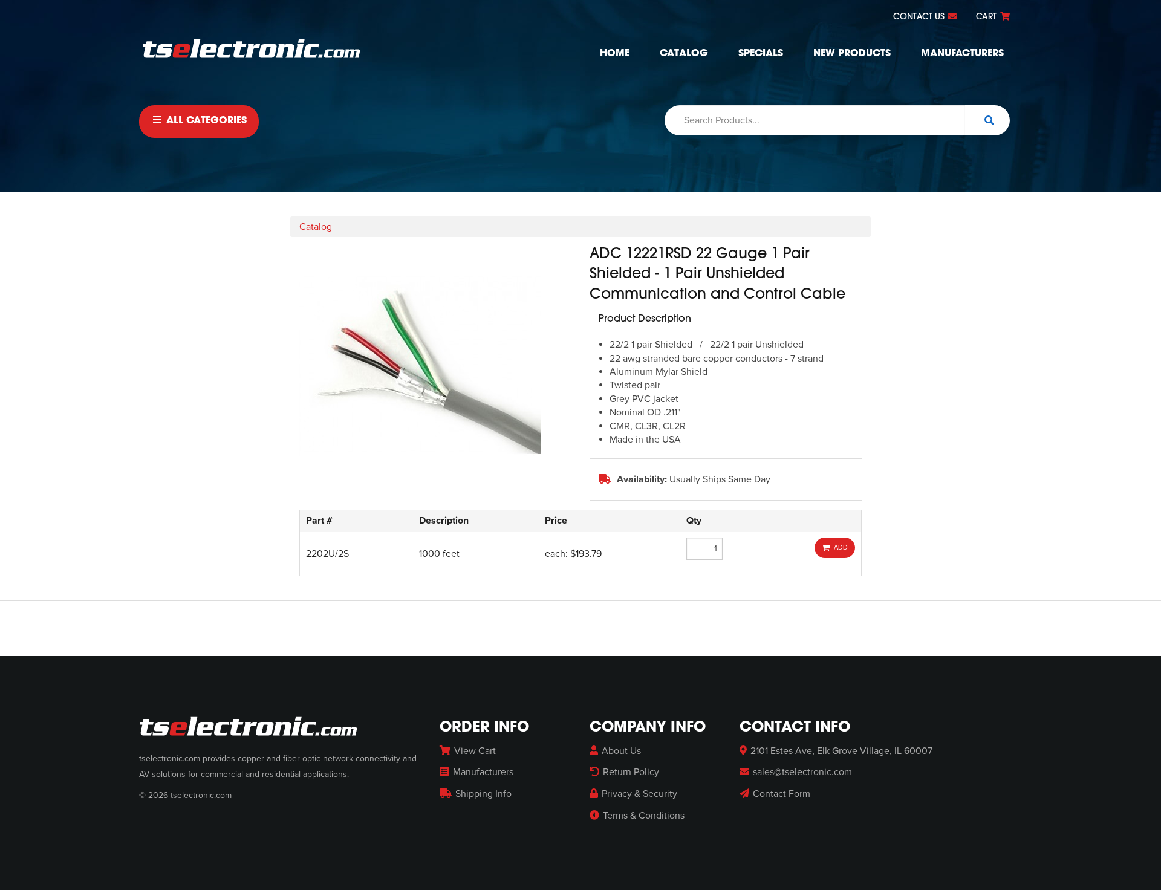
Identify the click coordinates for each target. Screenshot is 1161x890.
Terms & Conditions (644, 816)
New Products (852, 54)
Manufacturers (962, 54)
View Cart (475, 751)
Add (839, 547)
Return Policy (631, 772)
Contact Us (920, 17)
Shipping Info (483, 794)
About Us (621, 751)
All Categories (205, 121)
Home (614, 54)
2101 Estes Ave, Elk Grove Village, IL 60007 (841, 751)
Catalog (684, 54)
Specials (760, 54)
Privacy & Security (639, 794)
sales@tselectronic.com (802, 772)
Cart (987, 17)
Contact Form (781, 794)
